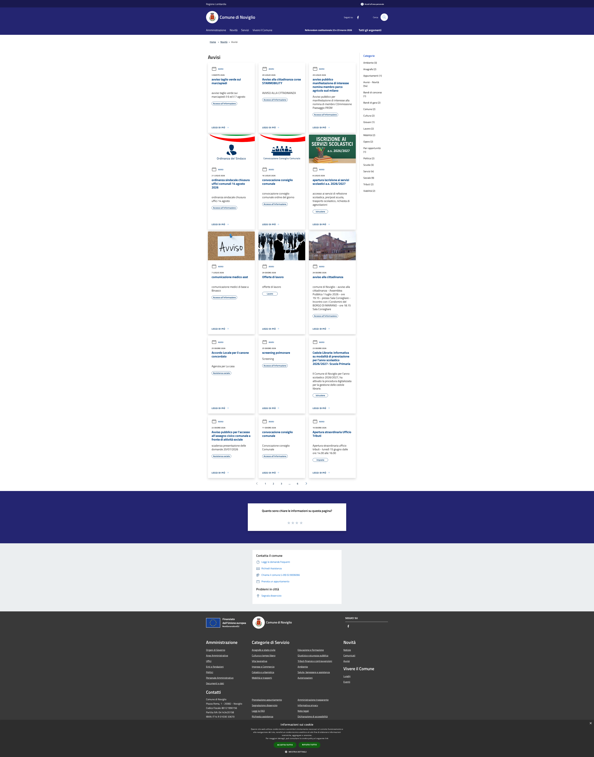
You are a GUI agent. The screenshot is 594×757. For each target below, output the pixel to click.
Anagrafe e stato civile (263, 650)
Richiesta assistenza (262, 716)
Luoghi (347, 676)
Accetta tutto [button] (285, 745)
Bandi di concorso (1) (372, 94)
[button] (297, 751)
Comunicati (349, 655)
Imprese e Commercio (263, 666)
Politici (209, 672)
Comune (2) (369, 109)
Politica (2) (368, 158)
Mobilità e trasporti (262, 678)
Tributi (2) (368, 184)
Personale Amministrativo (219, 678)
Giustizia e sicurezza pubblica (313, 655)
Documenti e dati (215, 683)
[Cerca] (384, 17)
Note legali (303, 711)
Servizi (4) (368, 171)
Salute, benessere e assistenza (314, 672)
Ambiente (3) (370, 63)
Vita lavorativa (259, 661)
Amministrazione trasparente (313, 700)
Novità (223, 42)
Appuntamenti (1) (372, 76)
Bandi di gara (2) (371, 102)
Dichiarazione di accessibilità (313, 716)
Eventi (346, 682)
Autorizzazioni (305, 678)
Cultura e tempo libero (263, 655)
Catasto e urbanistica (263, 672)
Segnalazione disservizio (264, 705)
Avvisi (220, 68)
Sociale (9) (368, 178)
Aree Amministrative (217, 655)
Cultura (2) (368, 115)
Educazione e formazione (311, 650)
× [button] (590, 723)
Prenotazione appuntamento (267, 700)
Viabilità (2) (369, 191)
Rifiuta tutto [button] (309, 744)
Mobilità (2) (369, 135)
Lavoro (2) (368, 128)
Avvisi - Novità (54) (371, 84)
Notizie (347, 650)
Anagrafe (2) (369, 69)
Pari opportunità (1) (372, 150)
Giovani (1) (368, 122)
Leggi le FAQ (258, 711)
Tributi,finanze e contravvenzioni (315, 661)
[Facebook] (357, 17)
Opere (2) (368, 141)
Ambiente (303, 666)
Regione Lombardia (216, 4)
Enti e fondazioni (215, 666)
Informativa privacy (308, 705)
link (326, 738)
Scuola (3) (368, 165)
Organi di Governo (215, 650)
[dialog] (297, 738)
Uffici (208, 661)
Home (213, 42)
